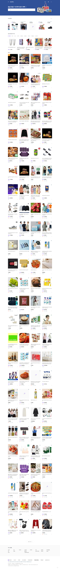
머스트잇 (20, 549)
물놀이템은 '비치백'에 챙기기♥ (16, 7)
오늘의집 (42, 549)
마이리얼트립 (48, 549)
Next (52, 25)
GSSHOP (25, 549)
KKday (47, 551)
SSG (14, 549)
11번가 (9, 549)
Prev (8, 25)
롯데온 (14, 551)
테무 (36, 549)
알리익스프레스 (37, 551)
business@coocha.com (35, 564)
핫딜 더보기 (29, 541)
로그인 (45, 1)
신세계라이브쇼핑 (26, 552)
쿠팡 (8, 551)
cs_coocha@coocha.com (25, 564)
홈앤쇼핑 (25, 551)
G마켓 (8, 552)
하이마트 (31, 549)
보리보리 (42, 551)
